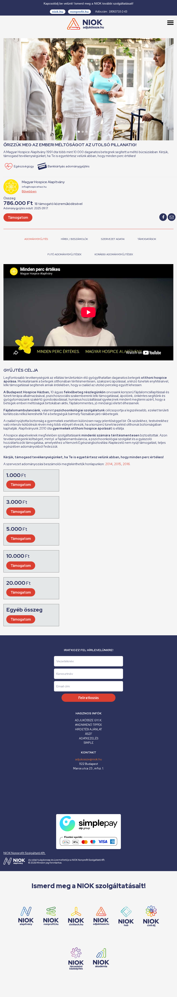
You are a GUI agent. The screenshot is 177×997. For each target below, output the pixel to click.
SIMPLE (88, 743)
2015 (117, 464)
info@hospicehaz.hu (34, 187)
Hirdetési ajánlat (88, 729)
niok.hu (57, 11)
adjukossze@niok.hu (88, 759)
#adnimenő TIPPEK (88, 725)
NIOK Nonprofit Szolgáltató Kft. (24, 853)
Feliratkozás (88, 698)
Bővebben (29, 191)
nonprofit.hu (79, 11)
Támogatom (18, 217)
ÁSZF (88, 734)
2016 (126, 464)
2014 (108, 464)
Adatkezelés (88, 738)
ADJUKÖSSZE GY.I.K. (88, 720)
